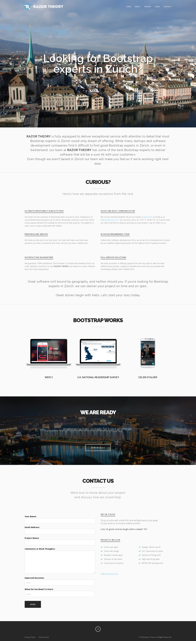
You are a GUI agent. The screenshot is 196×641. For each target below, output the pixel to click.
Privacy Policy (30, 637)
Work (157, 6)
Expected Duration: (34, 578)
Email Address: (32, 527)
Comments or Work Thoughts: (40, 549)
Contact (167, 6)
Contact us (98, 447)
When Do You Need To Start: (39, 589)
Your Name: (30, 516)
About (137, 6)
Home (128, 6)
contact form (146, 217)
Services (147, 6)
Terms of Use (43, 637)
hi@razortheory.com (110, 220)
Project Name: (32, 538)
